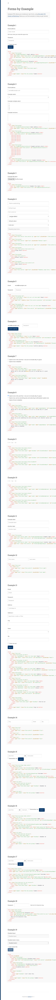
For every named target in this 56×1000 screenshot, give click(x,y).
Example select (12, 94)
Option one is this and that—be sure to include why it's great (25, 359)
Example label (11, 519)
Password (10, 37)
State (9, 628)
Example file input (12, 176)
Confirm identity (13, 329)
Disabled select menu (13, 940)
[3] (28, 107)
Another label (11, 526)
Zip (8, 636)
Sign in (10, 647)
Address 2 (10, 613)
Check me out (13, 44)
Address (10, 605)
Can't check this (13, 947)
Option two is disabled (15, 361)
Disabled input (12, 933)
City (9, 620)
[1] (28, 104)
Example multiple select (14, 101)
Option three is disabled (15, 400)
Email (9, 285)
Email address (11, 28)
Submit (10, 47)
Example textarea (12, 112)
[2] (28, 105)
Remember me (13, 758)
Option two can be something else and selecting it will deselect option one (29, 398)
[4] (28, 109)
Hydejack (30, 996)
